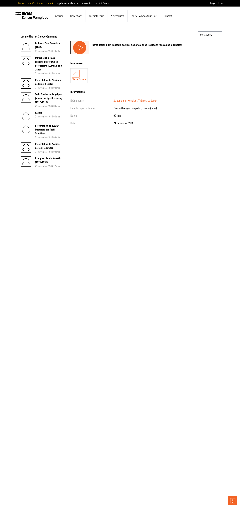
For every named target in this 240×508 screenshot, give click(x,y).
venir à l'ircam (102, 3)
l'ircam (21, 3)
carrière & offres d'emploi (40, 3)
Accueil (59, 16)
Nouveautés (117, 16)
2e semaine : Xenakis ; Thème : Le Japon (135, 100)
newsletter (87, 3)
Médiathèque (96, 16)
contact (167, 16)
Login (213, 3)
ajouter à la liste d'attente (130, 49)
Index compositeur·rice (144, 16)
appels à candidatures (67, 3)
